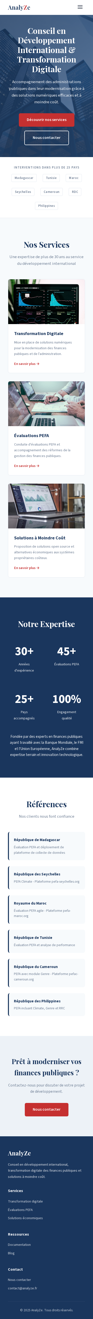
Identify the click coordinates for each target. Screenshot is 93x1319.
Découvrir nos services (46, 119)
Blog (11, 1253)
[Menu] (80, 7)
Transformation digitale (25, 1201)
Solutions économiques (25, 1218)
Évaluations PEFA (20, 1209)
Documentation (19, 1244)
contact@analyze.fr (22, 1288)
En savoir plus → (27, 363)
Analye (19, 7)
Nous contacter (47, 137)
